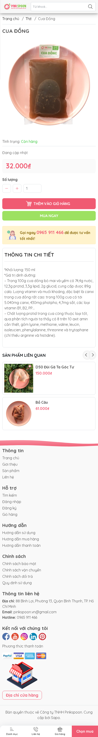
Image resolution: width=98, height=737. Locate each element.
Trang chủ (10, 18)
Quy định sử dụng (17, 582)
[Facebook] (6, 636)
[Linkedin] (33, 636)
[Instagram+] (24, 636)
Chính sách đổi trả (17, 576)
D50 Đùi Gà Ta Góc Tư (55, 367)
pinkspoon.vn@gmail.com (35, 612)
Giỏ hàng (9, 514)
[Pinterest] (42, 636)
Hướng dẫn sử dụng (18, 532)
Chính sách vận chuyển (21, 570)
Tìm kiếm (9, 495)
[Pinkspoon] (15, 6)
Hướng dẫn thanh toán (21, 545)
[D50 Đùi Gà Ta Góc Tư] (18, 378)
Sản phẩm (10, 470)
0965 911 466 (50, 232)
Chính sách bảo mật (19, 563)
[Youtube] (15, 636)
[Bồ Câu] (18, 413)
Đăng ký (9, 508)
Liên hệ (8, 477)
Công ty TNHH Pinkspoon (61, 712)
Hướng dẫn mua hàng (20, 539)
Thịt (29, 18)
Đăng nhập (11, 501)
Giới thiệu (10, 464)
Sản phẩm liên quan (24, 355)
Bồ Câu (42, 402)
